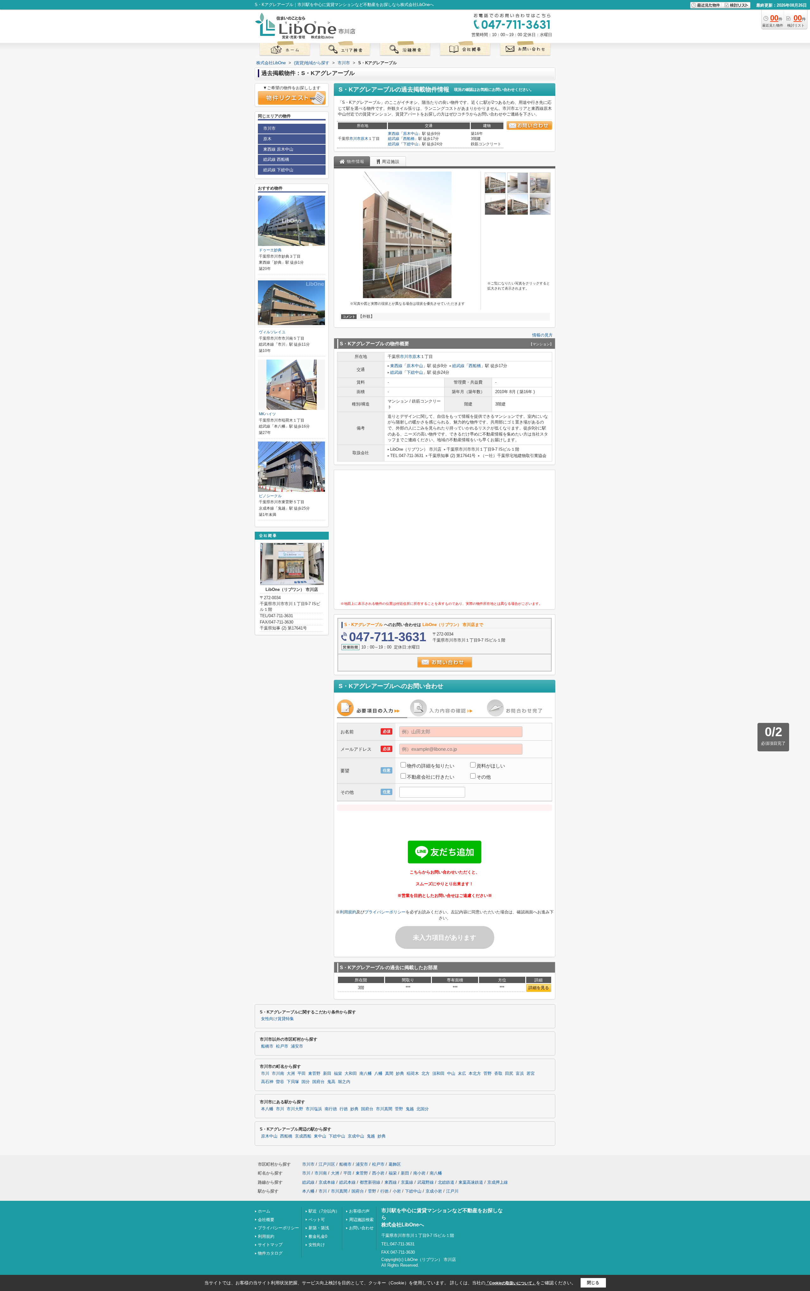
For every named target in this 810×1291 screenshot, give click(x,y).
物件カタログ (270, 1253)
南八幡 (365, 1073)
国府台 (318, 1082)
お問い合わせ (361, 1227)
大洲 (291, 1073)
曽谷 (280, 1082)
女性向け (316, 1244)
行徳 (344, 1109)
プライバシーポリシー (385, 912)
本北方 (475, 1073)
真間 (389, 1073)
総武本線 (347, 1182)
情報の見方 (542, 335)
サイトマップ (270, 1244)
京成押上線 (497, 1182)
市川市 (355, 138)
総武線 (393, 138)
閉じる (593, 1282)
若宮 (530, 1073)
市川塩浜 (314, 1109)
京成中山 (356, 1136)
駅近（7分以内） (324, 1211)
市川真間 (384, 1109)
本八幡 (267, 1109)
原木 (364, 138)
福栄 (338, 1073)
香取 (498, 1073)
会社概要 (266, 1219)
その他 (484, 777)
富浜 (520, 1073)
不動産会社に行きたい (430, 777)
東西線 (393, 133)
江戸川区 (327, 1164)
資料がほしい (491, 765)
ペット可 (316, 1219)
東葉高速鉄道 (470, 1182)
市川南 (278, 1073)
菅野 (487, 1073)
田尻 (509, 1073)
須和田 (438, 1073)
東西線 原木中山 (278, 149)
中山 (451, 1073)
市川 (265, 1073)
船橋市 (267, 1046)
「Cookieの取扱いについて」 (510, 1283)
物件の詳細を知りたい (430, 765)
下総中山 (410, 144)
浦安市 (297, 1046)
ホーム (264, 1211)
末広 (462, 1073)
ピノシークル (270, 496)
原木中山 (410, 133)
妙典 (400, 1073)
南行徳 (331, 1109)
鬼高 (331, 1082)
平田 (301, 1073)
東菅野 (314, 1073)
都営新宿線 (370, 1182)
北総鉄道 (446, 1182)
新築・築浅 (318, 1227)
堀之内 (344, 1082)
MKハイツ (267, 414)
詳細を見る (538, 987)
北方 (425, 1073)
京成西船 (303, 1136)
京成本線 (327, 1182)
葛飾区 (395, 1164)
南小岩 (419, 1173)
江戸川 (452, 1191)
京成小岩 (434, 1191)
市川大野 (295, 1109)
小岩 (397, 1191)
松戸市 (282, 1046)
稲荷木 (413, 1073)
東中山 (320, 1136)
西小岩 (378, 1173)
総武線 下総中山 (278, 169)
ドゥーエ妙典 (270, 250)
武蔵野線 (425, 1182)
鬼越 (410, 1109)
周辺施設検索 (361, 1219)
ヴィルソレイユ (272, 332)
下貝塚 (293, 1082)
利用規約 (348, 912)
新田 (327, 1073)
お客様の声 (359, 1211)
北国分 (422, 1109)
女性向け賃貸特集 (277, 1019)
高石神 (267, 1082)
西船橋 (408, 138)
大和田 (351, 1073)
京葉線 (407, 1182)
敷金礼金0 (317, 1236)
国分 (306, 1082)
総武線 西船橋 (276, 159)
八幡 (378, 1073)
